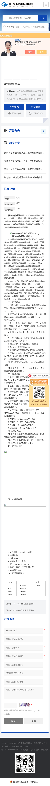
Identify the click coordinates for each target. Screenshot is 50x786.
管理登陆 (44, 750)
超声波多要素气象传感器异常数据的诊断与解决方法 (25, 153)
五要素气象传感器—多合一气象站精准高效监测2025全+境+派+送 (25, 161)
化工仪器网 (34, 750)
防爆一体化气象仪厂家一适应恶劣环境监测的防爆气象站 (25, 169)
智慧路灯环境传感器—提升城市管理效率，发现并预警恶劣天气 (25, 177)
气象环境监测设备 (40, 27)
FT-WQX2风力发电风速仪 (23, 610)
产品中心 (26, 27)
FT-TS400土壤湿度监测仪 (23, 604)
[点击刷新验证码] (24, 705)
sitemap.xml (13, 750)
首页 (18, 27)
